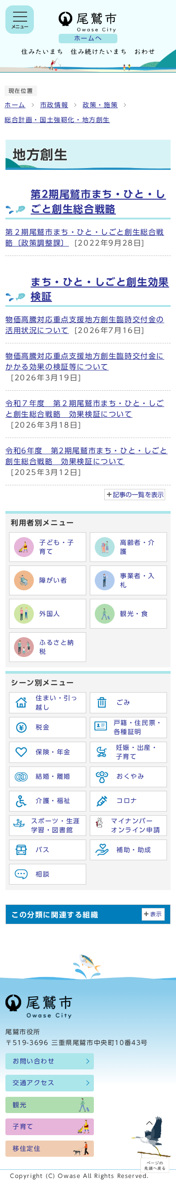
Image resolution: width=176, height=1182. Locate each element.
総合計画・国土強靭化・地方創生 (57, 120)
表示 (156, 914)
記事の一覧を (138, 495)
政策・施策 (100, 105)
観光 (20, 1105)
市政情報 (54, 105)
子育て (23, 1126)
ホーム (15, 105)
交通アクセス (34, 1083)
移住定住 (27, 1148)
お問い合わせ (34, 1061)
